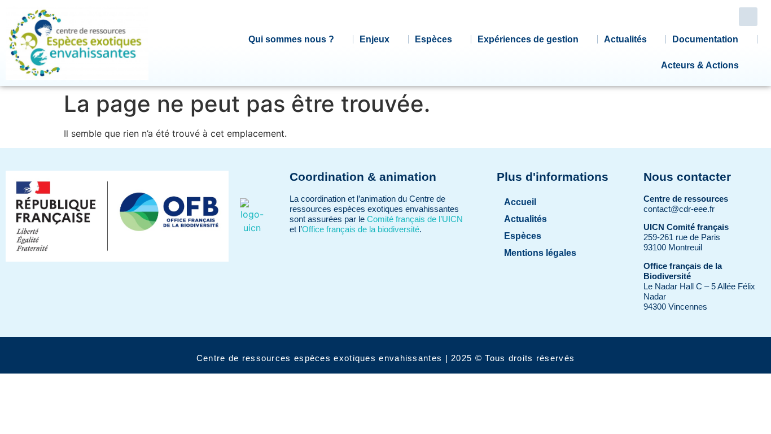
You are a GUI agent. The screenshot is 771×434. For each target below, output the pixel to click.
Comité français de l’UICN (415, 219)
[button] (748, 16)
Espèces (433, 39)
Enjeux (374, 39)
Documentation (705, 39)
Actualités (625, 39)
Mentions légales (540, 253)
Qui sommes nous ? (291, 39)
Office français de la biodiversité (360, 229)
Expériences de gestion (528, 39)
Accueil (520, 202)
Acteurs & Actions (700, 65)
